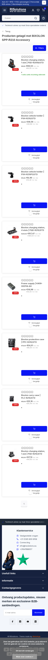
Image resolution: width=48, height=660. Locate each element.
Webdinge (36, 636)
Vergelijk (36, 102)
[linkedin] (35, 621)
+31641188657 (26, 549)
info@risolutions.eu (28, 546)
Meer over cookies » (24, 657)
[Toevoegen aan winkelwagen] (34, 93)
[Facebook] (12, 621)
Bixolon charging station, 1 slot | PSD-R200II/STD (33, 61)
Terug (7, 31)
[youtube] (28, 621)
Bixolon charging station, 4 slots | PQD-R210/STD (33, 228)
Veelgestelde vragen (29, 536)
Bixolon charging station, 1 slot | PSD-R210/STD (33, 452)
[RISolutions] (18, 10)
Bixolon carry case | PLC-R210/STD (30, 396)
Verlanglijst (35, 99)
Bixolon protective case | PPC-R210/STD (32, 340)
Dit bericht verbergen (25, 651)
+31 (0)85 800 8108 (28, 539)
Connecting (25, 542)
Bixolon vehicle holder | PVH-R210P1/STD (32, 173)
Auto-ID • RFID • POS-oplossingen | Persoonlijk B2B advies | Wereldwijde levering (20, 3)
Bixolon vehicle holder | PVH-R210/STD (32, 117)
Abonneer (38, 612)
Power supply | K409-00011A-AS (31, 284)
